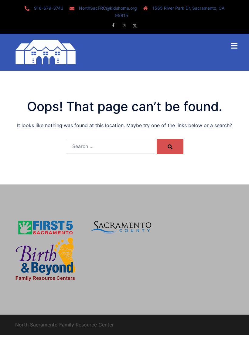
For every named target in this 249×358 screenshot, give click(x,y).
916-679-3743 (48, 8)
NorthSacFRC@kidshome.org (108, 8)
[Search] (170, 146)
